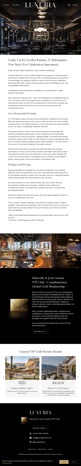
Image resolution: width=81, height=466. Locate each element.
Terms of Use (32, 449)
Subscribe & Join (39, 331)
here (50, 215)
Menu (7, 5)
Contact (75, 5)
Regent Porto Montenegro (58, 388)
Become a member (39, 428)
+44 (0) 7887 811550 (40, 433)
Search (17, 5)
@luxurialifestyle (39, 442)
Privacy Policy (42, 449)
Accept (63, 462)
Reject (74, 462)
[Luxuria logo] (40, 5)
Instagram (69, 5)
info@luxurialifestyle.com (42, 438)
